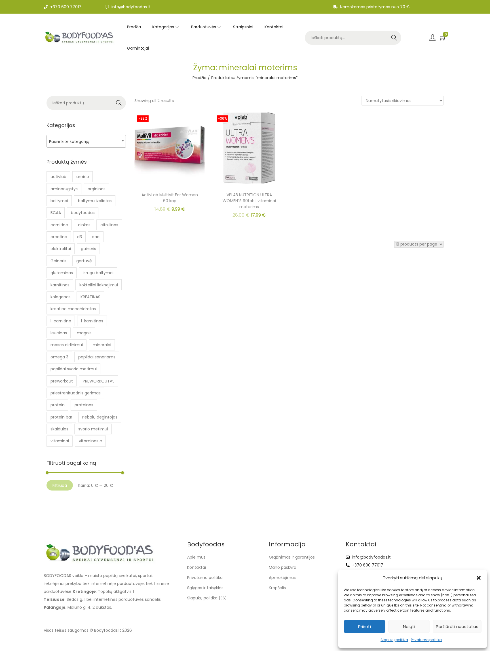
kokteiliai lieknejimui (98, 285)
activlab (58, 176)
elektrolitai (60, 248)
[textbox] (86, 141)
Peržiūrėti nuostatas (457, 626)
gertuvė (84, 261)
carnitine (59, 225)
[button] (478, 578)
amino (82, 176)
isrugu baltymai (98, 273)
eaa (96, 237)
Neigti (409, 626)
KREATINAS (90, 297)
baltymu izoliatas (95, 201)
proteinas (84, 405)
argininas (96, 189)
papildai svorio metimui (73, 369)
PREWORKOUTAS (99, 381)
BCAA (55, 212)
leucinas (58, 333)
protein (57, 405)
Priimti (364, 626)
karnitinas (59, 285)
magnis (84, 333)
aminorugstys (64, 189)
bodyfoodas (83, 212)
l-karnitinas (92, 321)
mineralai (102, 345)
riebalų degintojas (99, 417)
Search (394, 38)
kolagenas (60, 297)
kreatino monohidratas (73, 309)
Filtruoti (59, 485)
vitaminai (59, 441)
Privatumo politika (426, 639)
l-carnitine (60, 321)
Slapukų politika (394, 639)
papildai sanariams (96, 357)
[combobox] (86, 141)
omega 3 (59, 357)
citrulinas (109, 225)
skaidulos (59, 429)
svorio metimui (93, 429)
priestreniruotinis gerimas (75, 393)
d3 (79, 237)
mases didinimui (66, 345)
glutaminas (61, 273)
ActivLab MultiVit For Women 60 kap (169, 198)
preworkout (61, 381)
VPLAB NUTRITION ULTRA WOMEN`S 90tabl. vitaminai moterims (249, 201)
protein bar (61, 417)
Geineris (58, 261)
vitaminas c (90, 441)
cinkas (84, 225)
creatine (58, 237)
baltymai (59, 201)
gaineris (88, 248)
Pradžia (199, 78)
